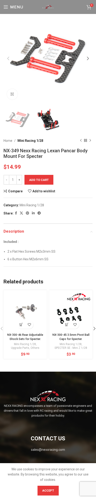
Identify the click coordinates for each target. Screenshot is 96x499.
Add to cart (39, 180)
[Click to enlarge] (12, 94)
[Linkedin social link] (33, 213)
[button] (21, 325)
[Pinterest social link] (27, 213)
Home (7, 141)
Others (35, 348)
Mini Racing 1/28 (30, 141)
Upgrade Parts (20, 348)
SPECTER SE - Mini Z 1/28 (71, 348)
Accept (48, 490)
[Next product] (90, 140)
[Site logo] (48, 7)
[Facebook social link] (16, 213)
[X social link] (21, 213)
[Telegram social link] (39, 213)
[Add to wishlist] (29, 325)
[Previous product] (81, 140)
